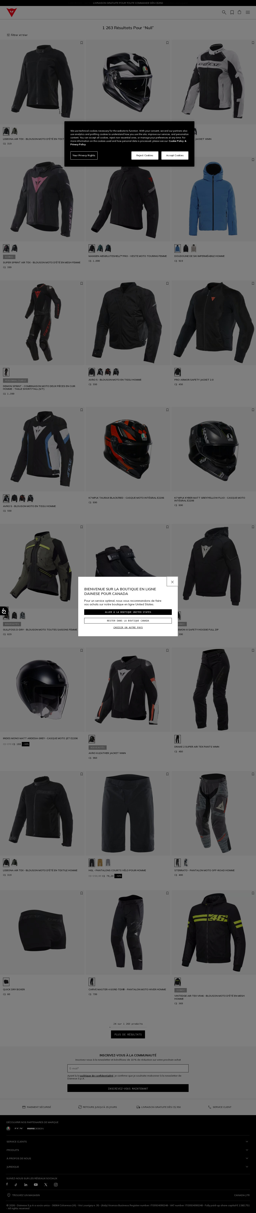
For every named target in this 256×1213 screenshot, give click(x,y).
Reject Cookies (144, 155)
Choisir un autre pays (128, 627)
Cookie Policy (176, 141)
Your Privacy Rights (84, 155)
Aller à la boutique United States (128, 611)
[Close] (172, 581)
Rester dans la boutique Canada (128, 620)
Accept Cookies (175, 155)
